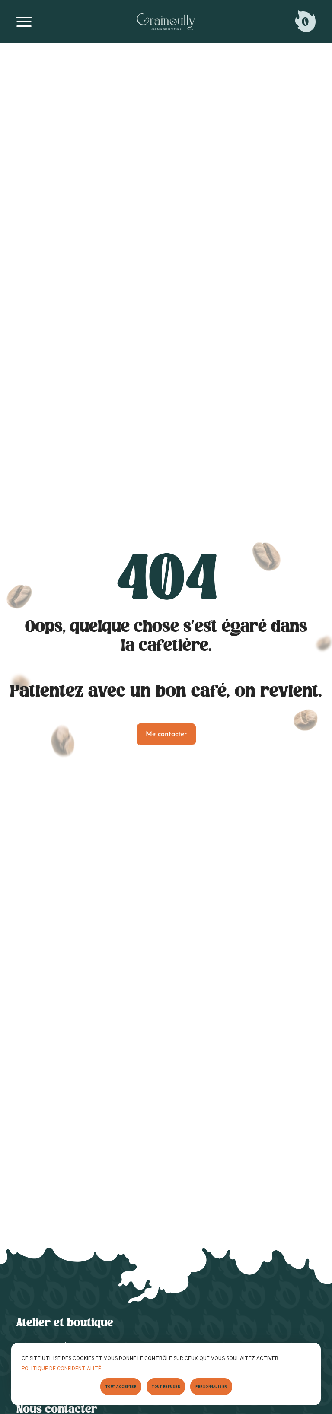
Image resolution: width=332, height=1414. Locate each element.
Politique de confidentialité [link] (61, 1369)
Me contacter (166, 734)
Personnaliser (211, 1387)
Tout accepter (121, 1387)
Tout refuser (166, 1387)
